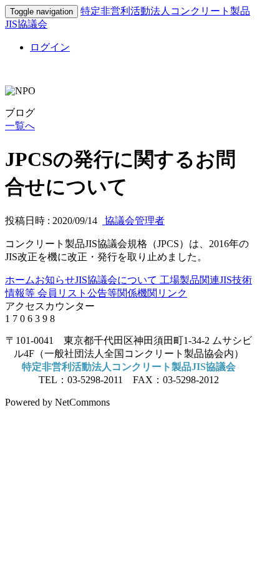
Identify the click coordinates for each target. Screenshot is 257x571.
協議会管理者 (133, 220)
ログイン (50, 47)
